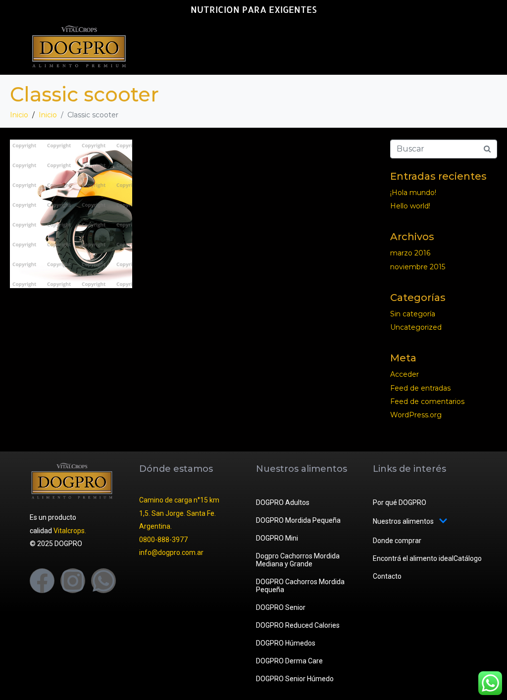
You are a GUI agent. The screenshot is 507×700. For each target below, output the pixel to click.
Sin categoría (412, 313)
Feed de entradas (420, 388)
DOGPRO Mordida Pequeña (298, 520)
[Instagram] (72, 580)
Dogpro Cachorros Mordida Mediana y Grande (298, 560)
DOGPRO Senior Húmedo (295, 679)
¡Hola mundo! (413, 192)
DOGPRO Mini (277, 538)
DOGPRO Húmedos (285, 643)
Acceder (404, 374)
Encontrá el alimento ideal (413, 558)
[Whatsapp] (103, 580)
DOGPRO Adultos (282, 502)
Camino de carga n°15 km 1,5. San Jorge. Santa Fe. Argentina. (179, 513)
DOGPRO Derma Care (289, 661)
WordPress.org (416, 414)
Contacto (387, 576)
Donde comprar (397, 541)
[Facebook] (42, 580)
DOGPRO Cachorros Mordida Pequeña (300, 586)
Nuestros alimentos (403, 521)
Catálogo (468, 558)
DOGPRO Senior (280, 607)
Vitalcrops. (69, 531)
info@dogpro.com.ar (171, 552)
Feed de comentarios (427, 401)
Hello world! (410, 205)
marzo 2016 (410, 253)
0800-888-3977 (163, 540)
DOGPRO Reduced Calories (298, 625)
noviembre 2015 (417, 266)
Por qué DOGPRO (399, 502)
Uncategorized (416, 327)
